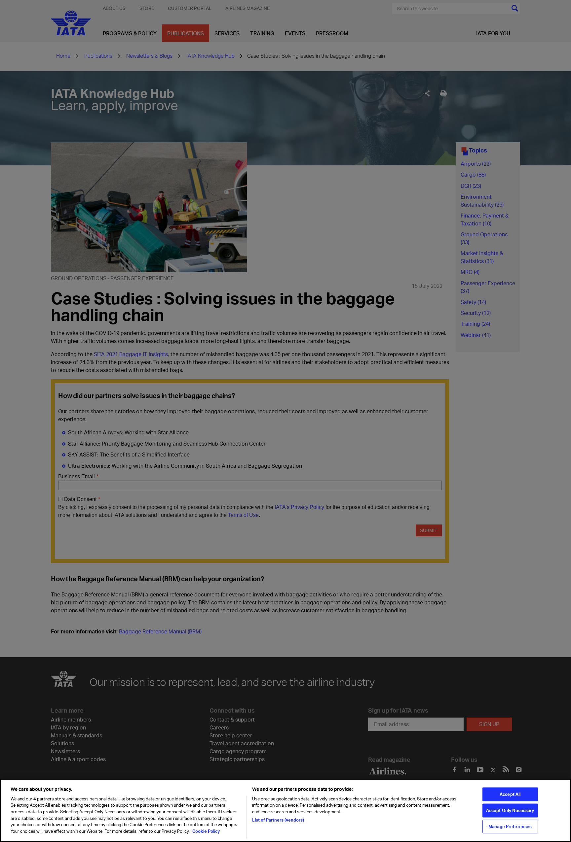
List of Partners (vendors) (278, 819)
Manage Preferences (510, 826)
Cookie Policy (205, 830)
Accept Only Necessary (510, 810)
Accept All (510, 794)
